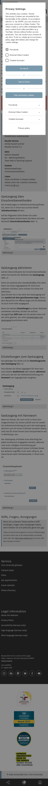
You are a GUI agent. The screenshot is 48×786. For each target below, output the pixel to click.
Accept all (24, 68)
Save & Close (24, 82)
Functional (14, 50)
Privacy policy (24, 128)
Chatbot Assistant (17, 60)
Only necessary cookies (24, 95)
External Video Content (19, 55)
